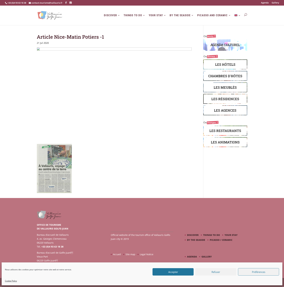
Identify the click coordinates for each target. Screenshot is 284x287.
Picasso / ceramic (221, 239)
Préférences (258, 272)
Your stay (156, 15)
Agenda (265, 3)
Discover (110, 15)
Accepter (173, 272)
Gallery (275, 3)
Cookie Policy (11, 280)
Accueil (117, 254)
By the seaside (180, 15)
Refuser (216, 272)
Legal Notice (146, 254)
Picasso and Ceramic (212, 15)
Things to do (133, 15)
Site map (130, 254)
